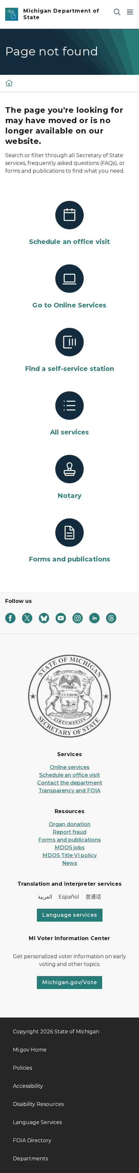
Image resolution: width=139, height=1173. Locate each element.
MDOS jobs (70, 848)
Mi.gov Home (30, 1050)
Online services (70, 767)
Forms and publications (69, 840)
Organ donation (70, 824)
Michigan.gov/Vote (69, 982)
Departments (30, 1159)
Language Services (37, 1122)
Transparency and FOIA (69, 791)
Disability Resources (38, 1104)
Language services (69, 915)
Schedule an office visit (69, 775)
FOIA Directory (32, 1140)
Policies (22, 1068)
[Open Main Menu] (130, 12)
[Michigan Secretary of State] (9, 82)
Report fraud (69, 832)
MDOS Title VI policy (69, 855)
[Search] (117, 12)
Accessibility (28, 1086)
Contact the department (69, 783)
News (69, 863)
